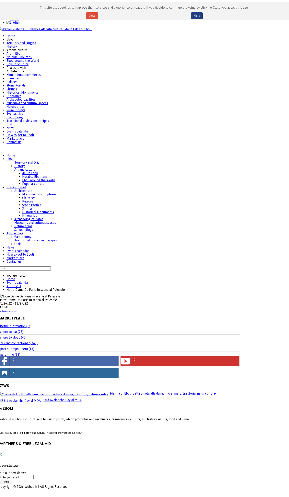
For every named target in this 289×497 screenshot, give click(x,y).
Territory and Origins (29, 162)
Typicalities (14, 233)
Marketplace (15, 258)
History (19, 166)
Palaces (27, 201)
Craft (17, 244)
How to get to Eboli (20, 254)
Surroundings (23, 229)
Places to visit (16, 187)
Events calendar (17, 251)
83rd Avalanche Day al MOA (62, 400)
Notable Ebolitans (34, 176)
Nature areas (23, 226)
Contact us (13, 261)
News (10, 247)
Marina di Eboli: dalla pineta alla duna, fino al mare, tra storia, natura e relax (163, 393)
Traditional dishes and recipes (35, 240)
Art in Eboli (30, 173)
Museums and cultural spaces (35, 222)
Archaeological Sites (28, 219)
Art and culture (25, 169)
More (197, 15)
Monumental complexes (39, 194)
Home (10, 155)
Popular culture (33, 183)
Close (92, 15)
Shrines (27, 208)
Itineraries (29, 215)
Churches (28, 198)
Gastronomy (22, 236)
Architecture (23, 190)
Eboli (10, 159)
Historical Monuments (38, 212)
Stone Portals (31, 205)
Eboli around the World (38, 180)
